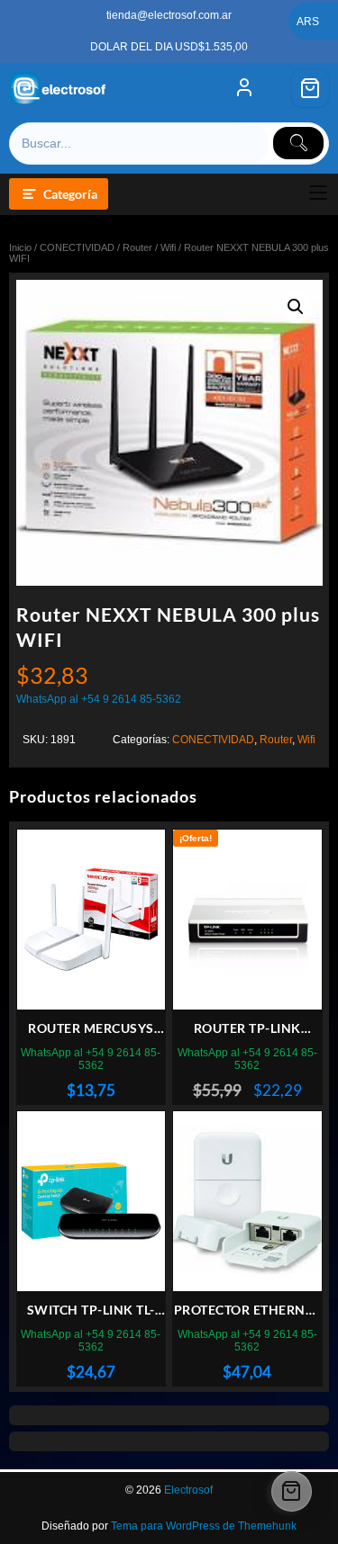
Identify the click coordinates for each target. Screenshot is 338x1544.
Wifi (168, 247)
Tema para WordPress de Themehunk (204, 1526)
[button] (295, 307)
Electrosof (188, 1490)
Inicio (20, 247)
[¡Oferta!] (247, 919)
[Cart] (310, 88)
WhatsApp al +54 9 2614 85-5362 (98, 699)
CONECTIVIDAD (77, 247)
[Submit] (298, 143)
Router (137, 247)
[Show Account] (244, 88)
